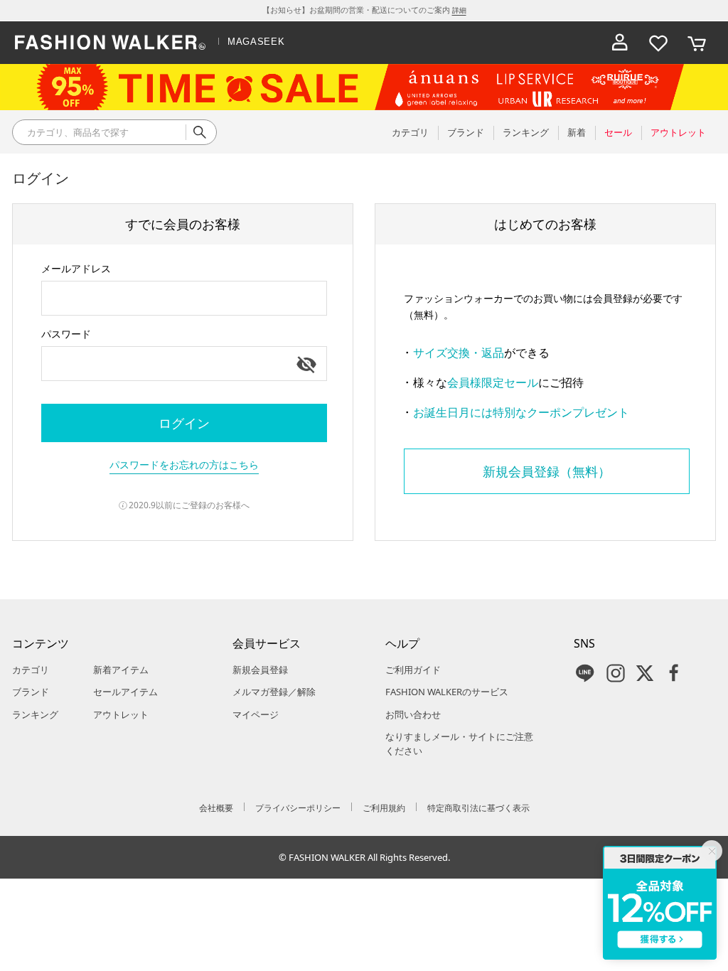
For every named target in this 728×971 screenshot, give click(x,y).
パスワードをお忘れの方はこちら (184, 464)
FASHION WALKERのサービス (446, 691)
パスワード (66, 333)
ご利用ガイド (413, 669)
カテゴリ (30, 669)
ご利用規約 (384, 808)
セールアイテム (125, 691)
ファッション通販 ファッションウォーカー (110, 42)
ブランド (30, 691)
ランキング (35, 714)
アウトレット (121, 714)
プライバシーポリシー (298, 808)
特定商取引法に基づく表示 (478, 808)
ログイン (184, 422)
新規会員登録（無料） (547, 471)
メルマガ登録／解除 (274, 691)
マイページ (255, 714)
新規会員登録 (260, 669)
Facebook (674, 673)
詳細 (459, 10)
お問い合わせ (413, 714)
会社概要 (216, 808)
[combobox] (184, 298)
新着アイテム (121, 669)
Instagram (616, 673)
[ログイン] (620, 42)
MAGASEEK (256, 41)
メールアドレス (76, 268)
